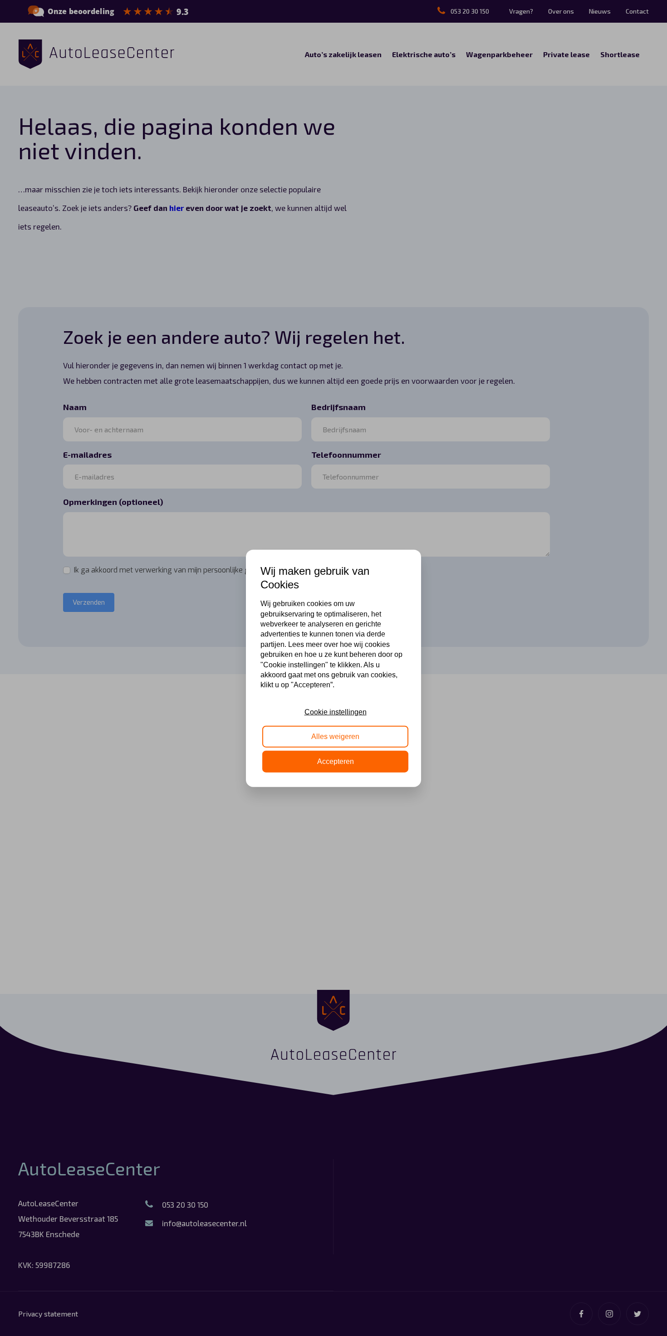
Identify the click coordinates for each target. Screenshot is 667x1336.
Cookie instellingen (335, 711)
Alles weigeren (335, 736)
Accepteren (335, 761)
